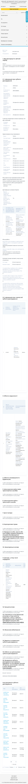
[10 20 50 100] (13, 762)
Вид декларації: (4, 15)
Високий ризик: (4, 37)
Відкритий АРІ (12, 6)
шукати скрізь (24, 12)
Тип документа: (4, 22)
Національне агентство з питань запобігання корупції (15, 782)
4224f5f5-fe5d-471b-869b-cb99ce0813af (6, 694)
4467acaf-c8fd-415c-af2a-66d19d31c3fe (6, 748)
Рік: (1, 19)
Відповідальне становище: (6, 40)
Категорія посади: (5, 29)
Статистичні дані (23, 6)
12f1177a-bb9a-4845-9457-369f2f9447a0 (6, 742)
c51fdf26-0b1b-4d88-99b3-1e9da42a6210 (6, 722)
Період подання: (4, 33)
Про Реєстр (3, 6)
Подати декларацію (14, 9)
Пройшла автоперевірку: (6, 44)
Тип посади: (3, 26)
